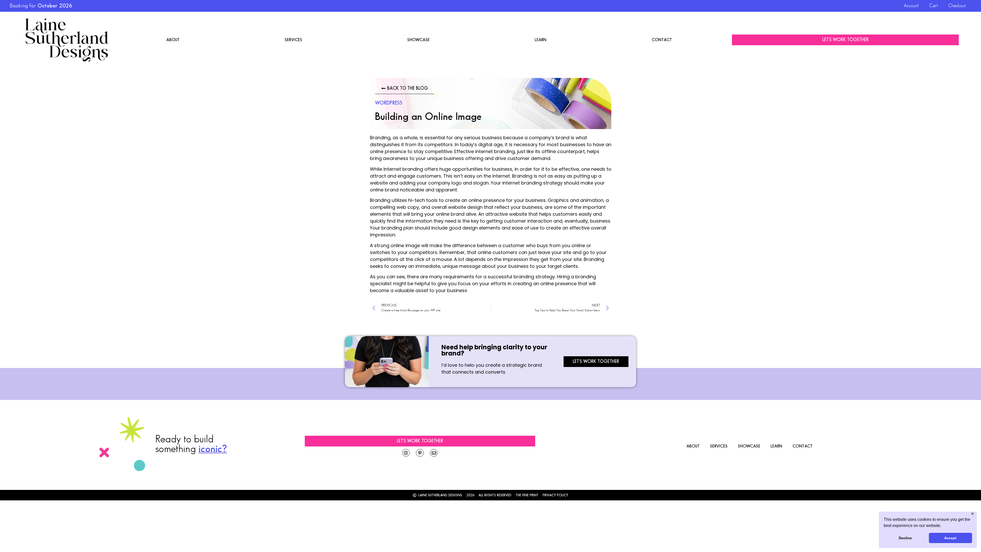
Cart (933, 6)
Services (293, 40)
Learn (540, 40)
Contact (662, 40)
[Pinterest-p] (420, 453)
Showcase (418, 40)
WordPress (388, 103)
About (173, 40)
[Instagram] (406, 453)
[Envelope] (434, 453)
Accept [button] (950, 538)
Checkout (957, 6)
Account (911, 6)
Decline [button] (905, 538)
